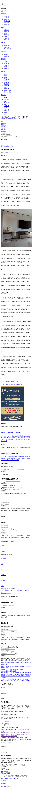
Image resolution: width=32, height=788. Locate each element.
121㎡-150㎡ (16, 590)
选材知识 (6, 88)
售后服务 (6, 101)
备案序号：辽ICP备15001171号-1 (9, 742)
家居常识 (6, 85)
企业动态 (6, 111)
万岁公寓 (8, 732)
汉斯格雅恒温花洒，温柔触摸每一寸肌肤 (18, 456)
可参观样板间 (9, 729)
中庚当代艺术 (8, 734)
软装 (23, 118)
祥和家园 (14, 736)
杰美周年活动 (4, 118)
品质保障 (3, 59)
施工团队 (6, 47)
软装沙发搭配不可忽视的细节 (14, 384)
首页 (2, 11)
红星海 (19, 732)
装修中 (5, 75)
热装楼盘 (3, 51)
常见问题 (6, 109)
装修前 (5, 74)
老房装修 (6, 38)
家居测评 (6, 87)
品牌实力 (6, 62)
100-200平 (21, 729)
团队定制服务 (7, 48)
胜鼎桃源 (3, 732)
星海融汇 (18, 734)
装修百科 (3, 71)
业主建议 (6, 112)
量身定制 (6, 35)
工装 (20, 118)
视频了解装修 (7, 92)
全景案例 (6, 24)
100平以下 (16, 729)
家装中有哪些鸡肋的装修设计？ (15, 436)
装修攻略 (6, 84)
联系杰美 (6, 114)
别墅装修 (6, 30)
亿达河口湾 (9, 736)
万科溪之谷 (14, 732)
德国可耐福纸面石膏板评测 (15, 458)
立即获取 (3, 490)
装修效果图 (7, 21)
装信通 (16, 727)
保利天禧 (26, 732)
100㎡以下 (3, 590)
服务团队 (3, 42)
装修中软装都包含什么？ (12, 381)
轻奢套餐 (6, 31)
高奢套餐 (6, 33)
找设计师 (6, 45)
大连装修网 (11, 727)
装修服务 (3, 27)
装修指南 (6, 82)
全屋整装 (10, 118)
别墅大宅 (16, 118)
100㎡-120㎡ (9, 590)
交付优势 (6, 66)
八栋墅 (14, 734)
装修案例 (3, 13)
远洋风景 (3, 736)
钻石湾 (22, 732)
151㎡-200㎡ (22, 590)
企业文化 (6, 104)
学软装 (5, 80)
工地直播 (6, 56)
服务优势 (6, 68)
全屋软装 (6, 36)
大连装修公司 (4, 727)
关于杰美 (6, 97)
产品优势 (6, 65)
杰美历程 (6, 106)
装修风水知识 (7, 90)
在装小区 (6, 54)
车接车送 (3, 729)
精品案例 (6, 22)
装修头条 (6, 79)
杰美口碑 (6, 99)
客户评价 (6, 102)
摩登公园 (23, 734)
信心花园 (27, 734)
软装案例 (6, 19)
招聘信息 (6, 107)
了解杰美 (3, 95)
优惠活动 (6, 39)
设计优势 (6, 63)
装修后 (5, 77)
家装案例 (6, 16)
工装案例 (6, 17)
